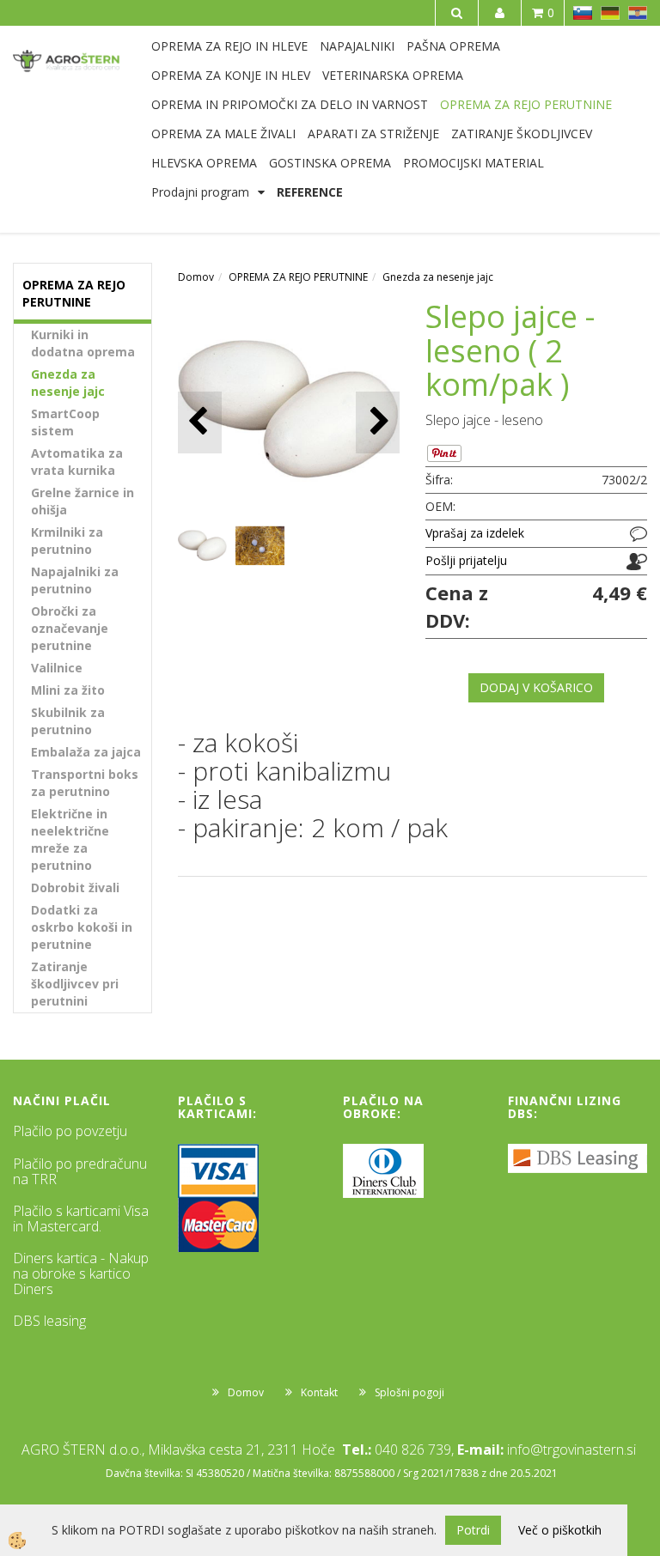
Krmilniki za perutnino (67, 540)
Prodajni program (200, 192)
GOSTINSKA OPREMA (330, 163)
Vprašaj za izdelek (474, 533)
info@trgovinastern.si (571, 1449)
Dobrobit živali (75, 887)
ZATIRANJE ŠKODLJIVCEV (521, 133)
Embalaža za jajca (86, 752)
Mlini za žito (68, 690)
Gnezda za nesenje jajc (68, 382)
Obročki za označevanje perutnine (69, 628)
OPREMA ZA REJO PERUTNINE (526, 104)
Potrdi (473, 1530)
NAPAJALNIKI (357, 46)
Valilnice (56, 667)
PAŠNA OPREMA (453, 46)
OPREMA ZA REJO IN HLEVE (229, 46)
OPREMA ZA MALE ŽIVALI (223, 133)
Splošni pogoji (409, 1392)
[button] (378, 422)
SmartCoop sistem (65, 422)
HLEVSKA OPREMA (204, 163)
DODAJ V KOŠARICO (536, 687)
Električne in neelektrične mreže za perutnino (70, 839)
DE (610, 13)
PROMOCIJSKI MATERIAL (473, 163)
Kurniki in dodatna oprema (83, 343)
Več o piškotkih (560, 1530)
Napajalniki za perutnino (75, 580)
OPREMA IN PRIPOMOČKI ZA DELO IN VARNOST (289, 104)
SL (582, 13)
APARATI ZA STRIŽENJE (373, 133)
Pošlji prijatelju (466, 560)
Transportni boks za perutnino (84, 782)
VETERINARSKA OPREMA (392, 75)
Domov (196, 277)
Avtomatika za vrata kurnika (77, 461)
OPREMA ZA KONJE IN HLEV (230, 75)
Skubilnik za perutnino (68, 721)
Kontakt (319, 1392)
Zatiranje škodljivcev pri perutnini (75, 983)
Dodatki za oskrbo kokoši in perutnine (81, 927)
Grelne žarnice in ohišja (82, 501)
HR (637, 13)
